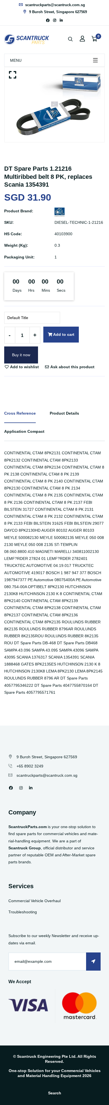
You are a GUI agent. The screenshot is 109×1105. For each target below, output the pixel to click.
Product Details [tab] (64, 413)
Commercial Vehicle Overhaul (34, 901)
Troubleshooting (22, 912)
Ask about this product (71, 367)
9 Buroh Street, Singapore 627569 (57, 12)
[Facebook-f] (48, 20)
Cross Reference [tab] (20, 413)
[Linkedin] (61, 20)
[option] (54, 104)
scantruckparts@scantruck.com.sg (54, 5)
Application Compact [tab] (24, 431)
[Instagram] (55, 20)
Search (54, 1093)
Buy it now (21, 355)
